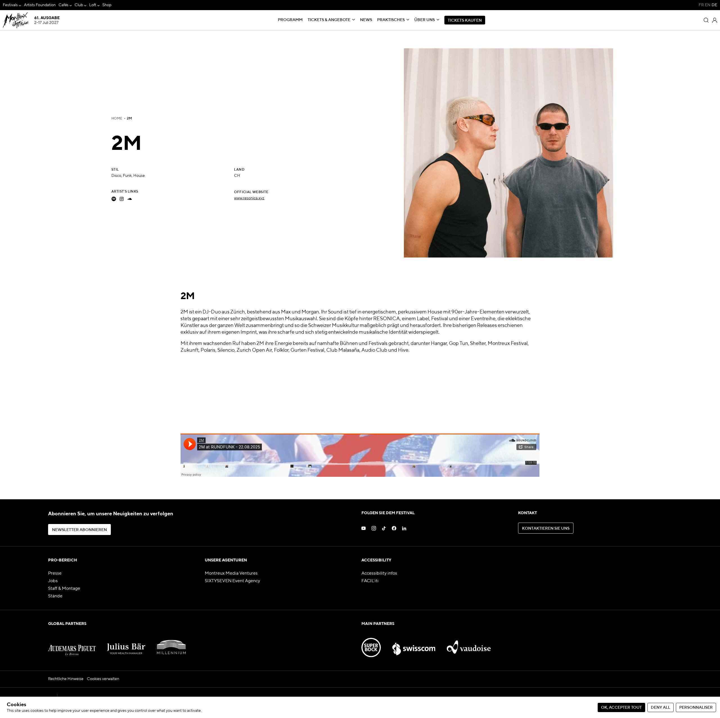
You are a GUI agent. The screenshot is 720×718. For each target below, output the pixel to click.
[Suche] (706, 20)
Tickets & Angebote (329, 20)
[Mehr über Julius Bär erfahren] (126, 644)
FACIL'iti (370, 581)
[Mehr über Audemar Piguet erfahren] (72, 644)
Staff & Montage (64, 588)
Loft (92, 5)
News (366, 20)
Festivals (10, 5)
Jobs (53, 581)
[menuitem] (12, 5)
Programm (290, 20)
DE (714, 5)
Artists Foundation (40, 5)
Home (117, 118)
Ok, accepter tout (621, 708)
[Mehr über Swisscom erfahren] (413, 644)
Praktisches (391, 20)
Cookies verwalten (103, 679)
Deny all (660, 708)
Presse (55, 573)
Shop (106, 5)
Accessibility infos (379, 573)
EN (707, 5)
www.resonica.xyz (249, 198)
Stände (55, 596)
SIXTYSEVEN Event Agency (232, 581)
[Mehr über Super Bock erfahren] (371, 644)
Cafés (63, 5)
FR (701, 5)
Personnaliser (696, 708)
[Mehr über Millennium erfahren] (171, 644)
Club (79, 5)
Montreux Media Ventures (231, 573)
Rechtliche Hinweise (66, 679)
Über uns (424, 20)
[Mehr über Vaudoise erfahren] (469, 644)
